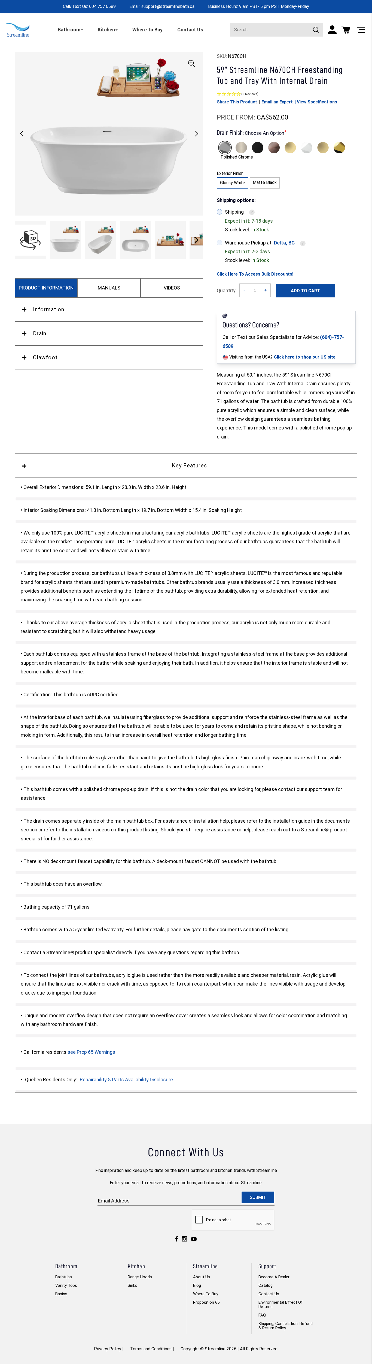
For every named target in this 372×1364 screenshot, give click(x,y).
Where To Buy (147, 29)
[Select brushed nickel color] (241, 147)
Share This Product (237, 102)
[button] (196, 134)
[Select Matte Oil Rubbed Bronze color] (274, 147)
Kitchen (106, 29)
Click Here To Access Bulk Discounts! (255, 274)
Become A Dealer (273, 1277)
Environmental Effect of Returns (280, 1304)
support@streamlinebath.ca (167, 6)
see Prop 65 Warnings (91, 1052)
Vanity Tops (66, 1285)
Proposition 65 (206, 1302)
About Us (201, 1277)
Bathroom (69, 29)
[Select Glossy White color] (306, 147)
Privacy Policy (107, 1348)
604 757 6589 (102, 6)
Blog (197, 1285)
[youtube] (194, 1240)
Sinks (132, 1285)
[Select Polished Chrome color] (225, 147)
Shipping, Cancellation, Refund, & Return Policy (285, 1325)
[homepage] (17, 29)
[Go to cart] (345, 29)
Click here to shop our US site (305, 357)
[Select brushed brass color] (323, 147)
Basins (61, 1293)
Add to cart (305, 290)
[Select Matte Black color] (257, 147)
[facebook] (176, 1240)
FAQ (262, 1315)
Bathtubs (63, 1277)
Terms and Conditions (151, 1348)
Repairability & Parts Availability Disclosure (126, 1079)
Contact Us (190, 29)
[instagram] (184, 1240)
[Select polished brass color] (290, 147)
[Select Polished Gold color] (339, 147)
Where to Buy (205, 1293)
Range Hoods (140, 1277)
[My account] (332, 29)
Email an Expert (277, 102)
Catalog (265, 1285)
